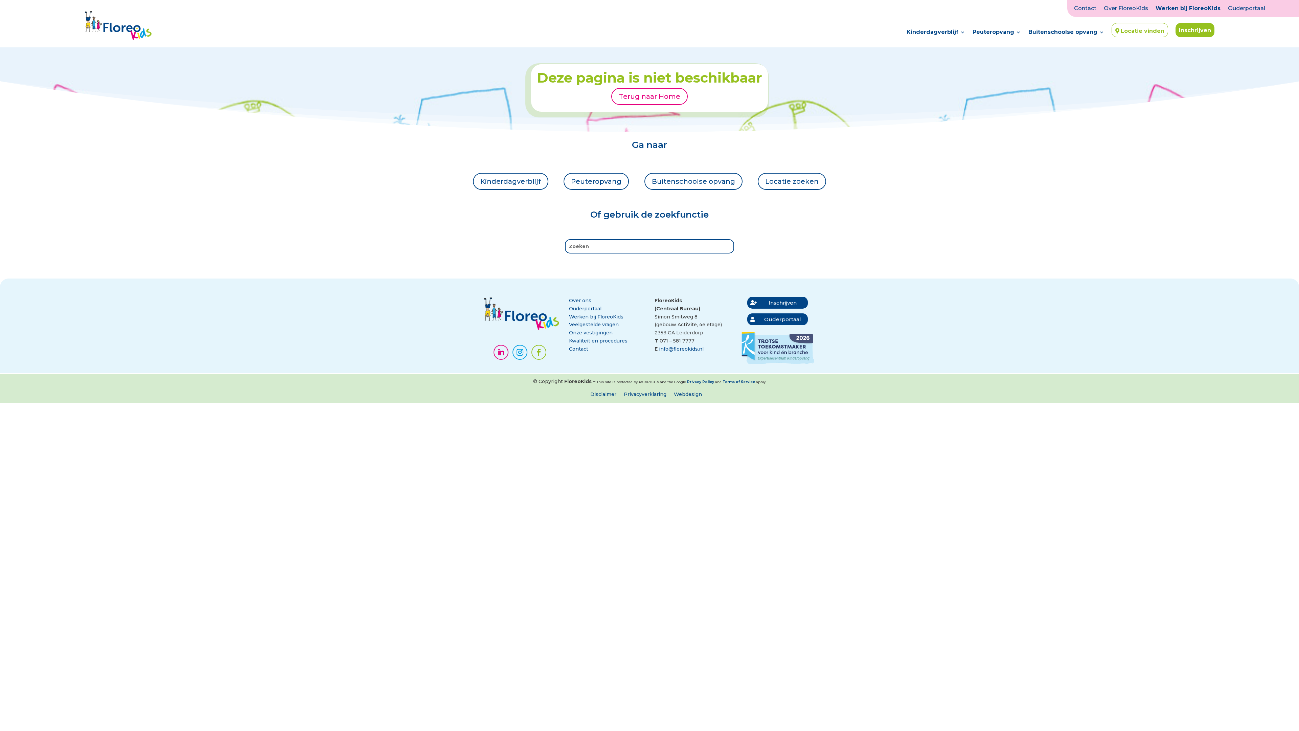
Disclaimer (603, 394)
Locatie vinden (1142, 31)
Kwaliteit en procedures (598, 341)
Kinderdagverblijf (932, 32)
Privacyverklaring (645, 394)
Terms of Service (739, 382)
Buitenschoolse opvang (1062, 32)
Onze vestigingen (591, 333)
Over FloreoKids (1126, 9)
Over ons (580, 300)
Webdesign (688, 394)
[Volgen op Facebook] (538, 352)
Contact (1085, 9)
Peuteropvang (993, 32)
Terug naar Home (649, 96)
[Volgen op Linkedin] (501, 352)
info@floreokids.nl (681, 349)
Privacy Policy (700, 382)
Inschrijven (1195, 30)
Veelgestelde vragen (594, 325)
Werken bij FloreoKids (1188, 9)
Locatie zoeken (792, 181)
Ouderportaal (1246, 9)
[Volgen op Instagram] (519, 352)
